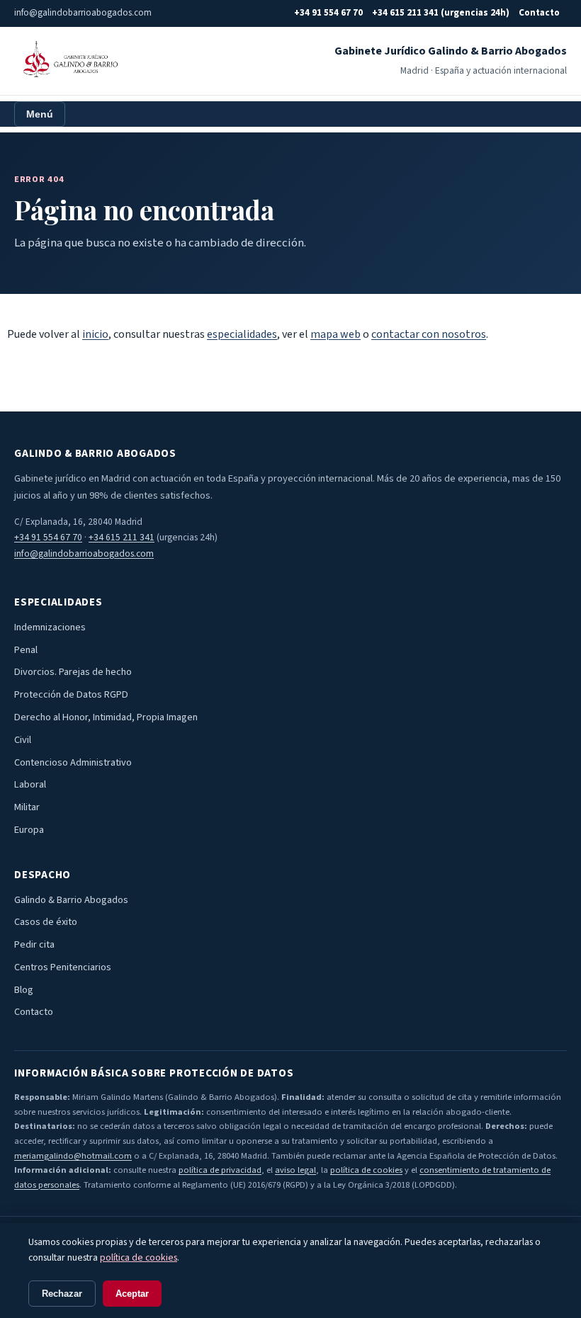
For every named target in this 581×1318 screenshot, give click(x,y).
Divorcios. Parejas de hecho (73, 671)
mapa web (335, 334)
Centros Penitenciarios (62, 967)
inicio (95, 334)
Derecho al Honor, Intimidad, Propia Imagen (106, 717)
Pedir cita (34, 944)
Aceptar (132, 1293)
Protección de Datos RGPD (71, 694)
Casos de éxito (45, 921)
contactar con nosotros (428, 334)
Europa (29, 829)
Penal (26, 649)
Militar (27, 807)
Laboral (30, 784)
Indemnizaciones (50, 627)
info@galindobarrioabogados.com (84, 553)
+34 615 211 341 (121, 537)
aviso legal (295, 1170)
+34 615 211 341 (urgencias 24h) (440, 12)
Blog (23, 989)
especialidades (242, 334)
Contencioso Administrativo (73, 762)
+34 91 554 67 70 (328, 12)
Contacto (539, 12)
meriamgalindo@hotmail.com (73, 1155)
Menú (39, 114)
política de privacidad (220, 1170)
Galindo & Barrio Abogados (71, 899)
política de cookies (366, 1170)
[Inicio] (68, 61)
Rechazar (62, 1293)
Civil (22, 739)
